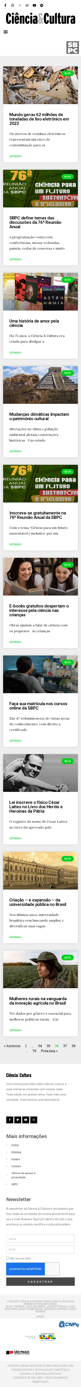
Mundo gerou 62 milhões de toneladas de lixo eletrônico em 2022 (39, 119)
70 (34, 1051)
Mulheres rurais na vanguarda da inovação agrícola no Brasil (38, 1001)
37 (65, 1046)
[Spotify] (41, 5)
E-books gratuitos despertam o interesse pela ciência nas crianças (39, 610)
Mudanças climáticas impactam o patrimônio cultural (39, 416)
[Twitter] (17, 1120)
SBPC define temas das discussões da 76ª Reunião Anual (35, 222)
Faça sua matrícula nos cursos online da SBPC (38, 706)
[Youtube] (34, 5)
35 (48, 1046)
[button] (5, 31)
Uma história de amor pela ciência (34, 323)
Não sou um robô (20, 1258)
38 (73, 1046)
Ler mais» (15, 156)
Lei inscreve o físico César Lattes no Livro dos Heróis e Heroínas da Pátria (36, 807)
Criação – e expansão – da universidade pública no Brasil (37, 902)
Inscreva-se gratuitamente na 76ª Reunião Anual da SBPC (37, 515)
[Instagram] (12, 5)
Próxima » (49, 1051)
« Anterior (12, 1046)
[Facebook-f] (5, 5)
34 (40, 1046)
